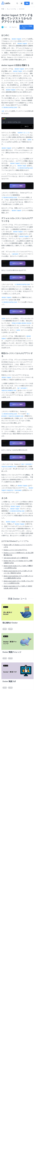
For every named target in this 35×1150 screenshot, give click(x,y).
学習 (2, 9)
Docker (21, 9)
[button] (21, 3)
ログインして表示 (17, 185)
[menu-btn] (32, 3)
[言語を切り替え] (21, 3)
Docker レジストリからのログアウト (15, 550)
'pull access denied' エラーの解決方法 (16, 558)
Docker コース (20, 598)
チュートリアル (11, 9)
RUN (26, 126)
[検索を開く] (17, 3)
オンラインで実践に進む (27, 27)
